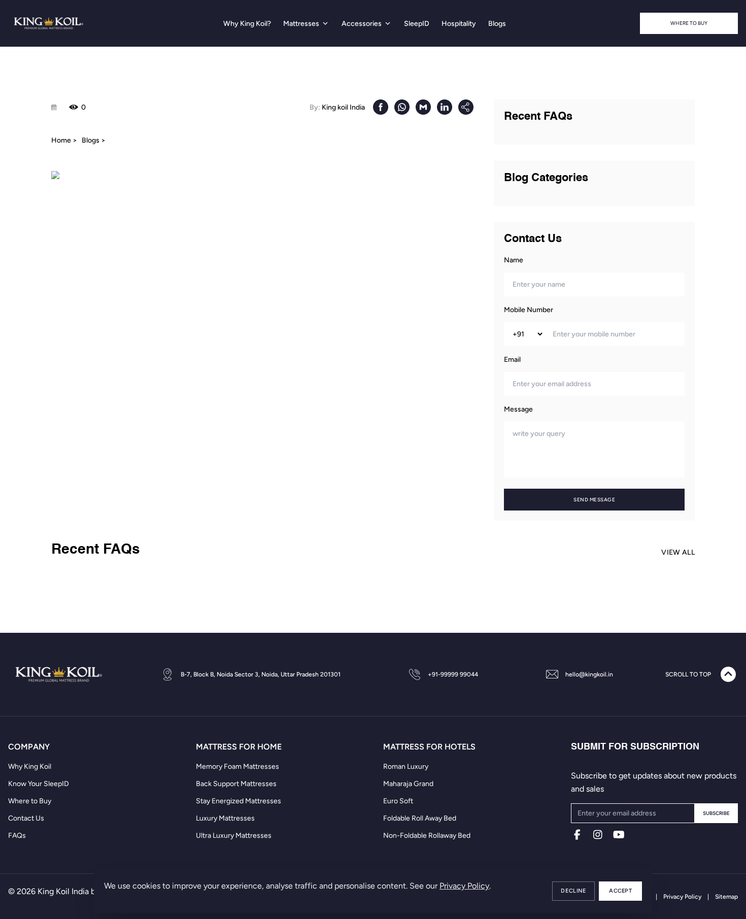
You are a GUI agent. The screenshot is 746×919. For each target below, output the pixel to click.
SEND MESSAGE (594, 499)
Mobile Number (528, 309)
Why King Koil (29, 766)
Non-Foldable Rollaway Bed (426, 835)
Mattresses (301, 23)
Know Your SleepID (38, 783)
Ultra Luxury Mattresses (234, 835)
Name (513, 260)
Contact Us (26, 818)
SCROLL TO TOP (688, 674)
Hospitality (459, 23)
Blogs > (94, 140)
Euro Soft (398, 801)
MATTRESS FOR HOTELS (429, 747)
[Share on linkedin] (444, 107)
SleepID (416, 23)
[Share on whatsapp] (402, 107)
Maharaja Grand (408, 783)
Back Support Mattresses (236, 783)
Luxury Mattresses (225, 818)
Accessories (362, 23)
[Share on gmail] (423, 107)
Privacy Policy (464, 886)
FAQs (17, 835)
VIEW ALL (678, 552)
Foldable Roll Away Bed (419, 818)
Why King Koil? (247, 23)
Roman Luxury (405, 766)
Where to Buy (688, 23)
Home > (64, 140)
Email (512, 359)
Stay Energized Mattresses (238, 801)
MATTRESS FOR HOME (239, 747)
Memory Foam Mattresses (237, 766)
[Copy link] (465, 107)
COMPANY (29, 747)
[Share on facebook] (380, 107)
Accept (620, 891)
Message (518, 409)
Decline (573, 891)
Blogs (497, 23)
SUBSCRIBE (716, 813)
